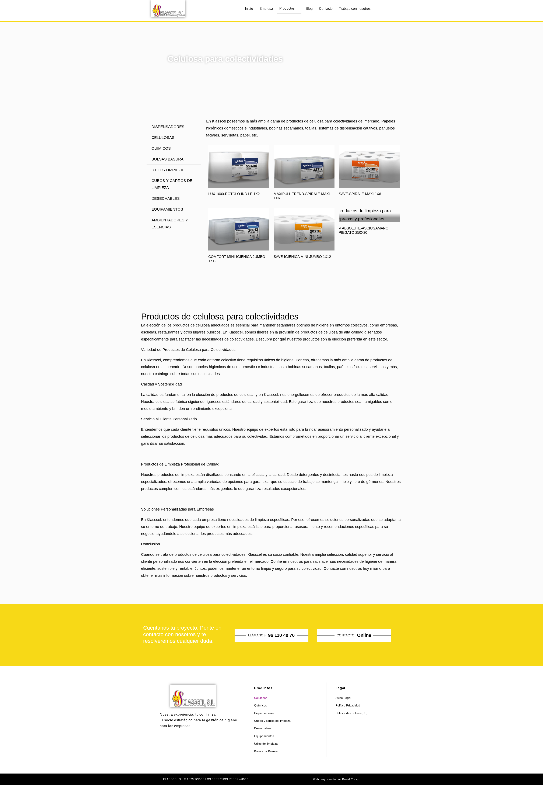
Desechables (263, 728)
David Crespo (351, 779)
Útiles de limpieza (266, 743)
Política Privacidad (348, 705)
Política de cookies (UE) (352, 713)
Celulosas (260, 697)
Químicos (260, 705)
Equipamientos (264, 736)
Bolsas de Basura (266, 751)
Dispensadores (264, 713)
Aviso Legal (343, 697)
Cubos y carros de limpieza (272, 720)
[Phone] (393, 10)
